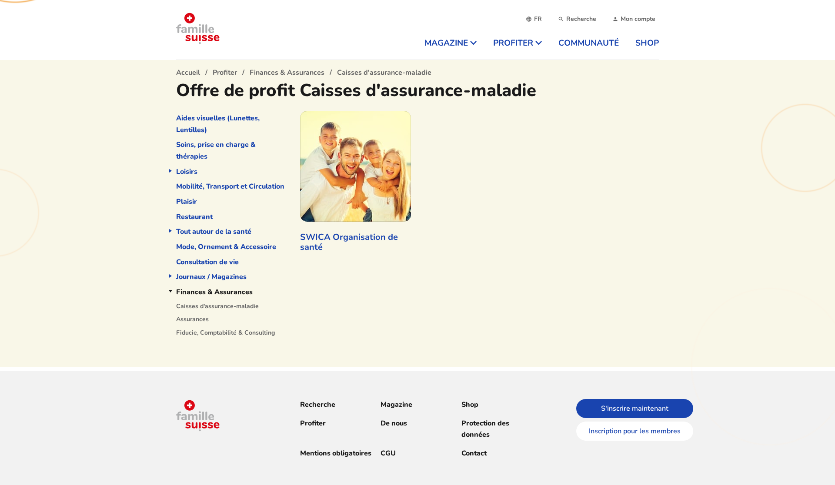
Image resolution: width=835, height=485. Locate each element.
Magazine (396, 404)
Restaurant (194, 217)
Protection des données (485, 429)
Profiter (313, 423)
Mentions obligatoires (335, 453)
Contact (474, 453)
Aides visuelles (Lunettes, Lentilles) (218, 124)
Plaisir (186, 201)
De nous (394, 423)
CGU (388, 453)
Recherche (317, 404)
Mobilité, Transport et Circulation (230, 186)
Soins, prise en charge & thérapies (216, 150)
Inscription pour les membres (635, 431)
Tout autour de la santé (213, 231)
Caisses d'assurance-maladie (217, 306)
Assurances (192, 319)
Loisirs (186, 171)
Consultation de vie (207, 262)
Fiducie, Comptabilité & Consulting (225, 333)
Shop (469, 404)
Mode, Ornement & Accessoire (226, 247)
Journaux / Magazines (211, 277)
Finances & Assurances (214, 292)
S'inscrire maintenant (634, 408)
